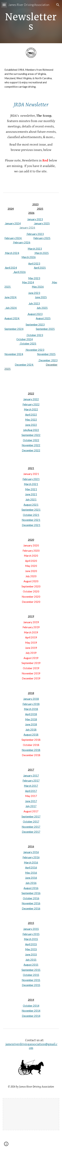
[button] (4, 5)
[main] (31, 22)
